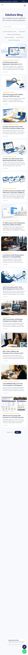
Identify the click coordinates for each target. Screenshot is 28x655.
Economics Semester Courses (9, 31)
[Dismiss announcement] (26, 1)
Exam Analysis (22, 31)
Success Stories (20, 37)
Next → (18, 432)
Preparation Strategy (9, 37)
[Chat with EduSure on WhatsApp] (24, 651)
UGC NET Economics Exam (14, 40)
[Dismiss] (25, 640)
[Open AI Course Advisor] (24, 647)
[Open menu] (24, 5)
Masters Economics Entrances (14, 34)
